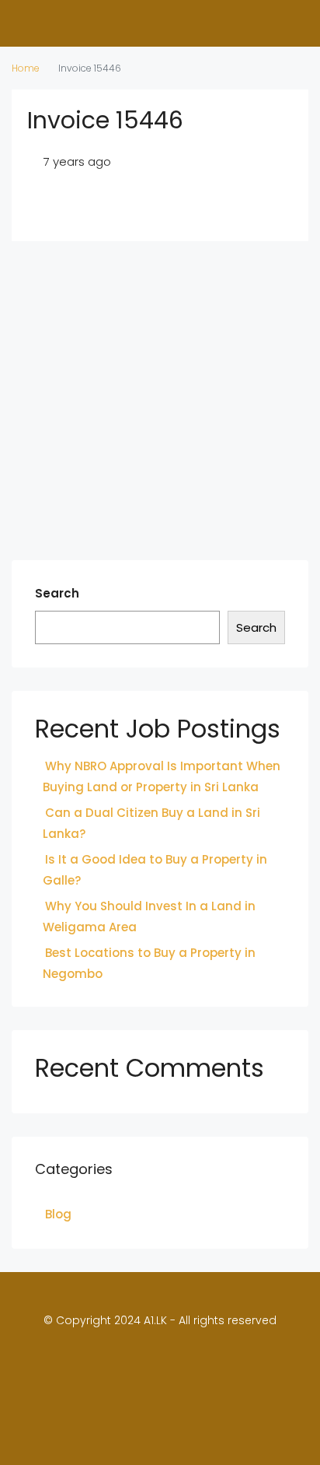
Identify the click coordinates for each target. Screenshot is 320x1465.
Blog (58, 1214)
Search (57, 593)
